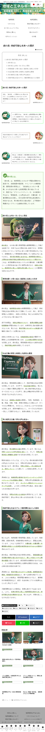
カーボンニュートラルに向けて (12, 722)
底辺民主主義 (8, 608)
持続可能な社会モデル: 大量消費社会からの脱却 (24, 78)
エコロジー (31, 605)
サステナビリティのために (33, 722)
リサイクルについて (33, 716)
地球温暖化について (12, 716)
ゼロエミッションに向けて (33, 719)
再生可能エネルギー (12, 719)
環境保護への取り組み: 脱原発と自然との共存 (23, 69)
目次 (19, 55)
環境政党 (32, 608)
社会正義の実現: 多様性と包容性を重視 (21, 72)
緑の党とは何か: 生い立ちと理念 (19, 65)
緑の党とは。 (12, 62)
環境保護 (23, 608)
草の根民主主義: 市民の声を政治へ (19, 75)
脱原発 (6, 611)
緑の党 (40, 608)
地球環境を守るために (10, 605)
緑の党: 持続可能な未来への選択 (17, 59)
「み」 (22, 605)
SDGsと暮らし (12, 713)
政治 (16, 608)
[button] (36, 623)
